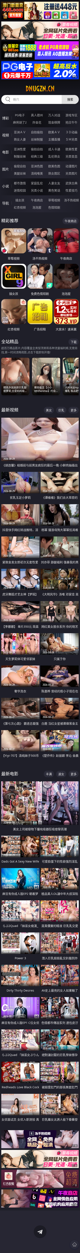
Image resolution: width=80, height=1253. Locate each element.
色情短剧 (54, 207)
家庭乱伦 (37, 183)
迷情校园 (20, 190)
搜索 (70, 99)
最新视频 (9, 410)
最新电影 (9, 774)
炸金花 (36, 122)
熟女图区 (54, 173)
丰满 (49, 774)
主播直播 (54, 139)
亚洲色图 (37, 166)
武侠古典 (71, 183)
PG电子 (20, 115)
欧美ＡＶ (54, 132)
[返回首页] (74, 1244)
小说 (5, 186)
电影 (5, 152)
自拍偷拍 (37, 132)
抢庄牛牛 (71, 122)
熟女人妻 (20, 139)
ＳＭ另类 (71, 139)
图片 (5, 169)
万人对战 (54, 115)
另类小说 (37, 190)
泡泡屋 (36, 207)
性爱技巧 (71, 190)
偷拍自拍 (37, 149)
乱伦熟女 (54, 156)
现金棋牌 (54, 122)
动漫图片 (71, 166)
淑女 (61, 774)
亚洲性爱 (20, 149)
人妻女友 (54, 183)
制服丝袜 (20, 156)
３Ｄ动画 (71, 132)
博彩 (5, 118)
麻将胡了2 (20, 122)
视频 (5, 135)
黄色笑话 (54, 190)
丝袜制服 (37, 139)
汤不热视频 (71, 200)
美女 (49, 410)
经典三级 (37, 156)
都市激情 (20, 183)
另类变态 (71, 156)
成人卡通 (54, 149)
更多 (74, 410)
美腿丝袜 (20, 173)
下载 (74, 342)
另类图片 (71, 173)
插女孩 (19, 200)
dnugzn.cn (40, 88)
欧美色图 (54, 166)
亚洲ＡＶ (20, 132)
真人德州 (37, 115)
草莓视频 (54, 200)
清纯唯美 (37, 173)
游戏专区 (71, 115)
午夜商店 (37, 200)
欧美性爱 (71, 149)
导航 (5, 203)
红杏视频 (20, 207)
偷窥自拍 (20, 166)
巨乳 (61, 410)
